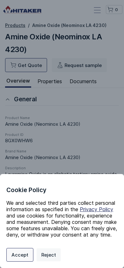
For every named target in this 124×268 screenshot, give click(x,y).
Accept (19, 255)
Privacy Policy (96, 209)
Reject (48, 255)
